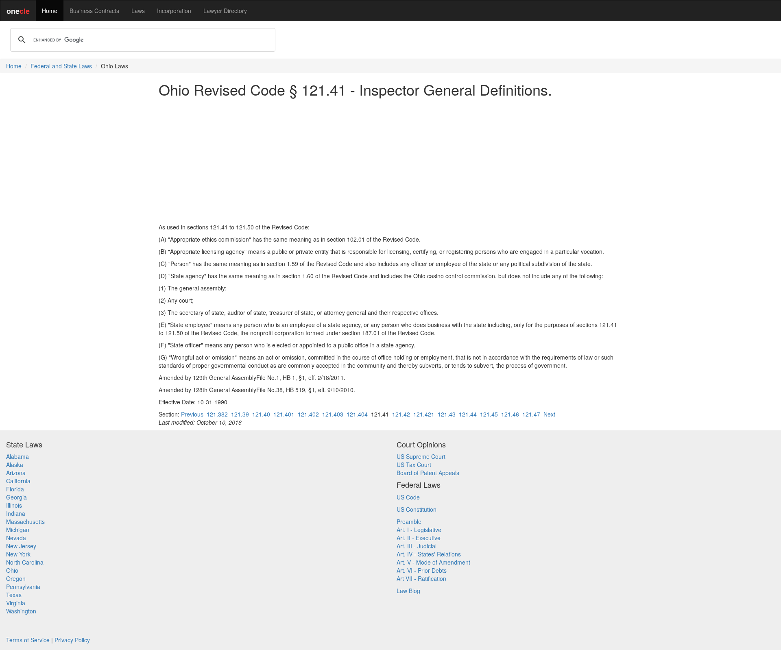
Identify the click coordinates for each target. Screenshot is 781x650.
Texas (14, 595)
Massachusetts (25, 521)
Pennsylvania (23, 586)
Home (49, 11)
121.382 (217, 414)
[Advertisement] (390, 160)
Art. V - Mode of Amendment (433, 562)
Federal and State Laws (61, 66)
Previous (192, 414)
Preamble (409, 521)
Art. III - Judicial (416, 546)
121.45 (489, 414)
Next (549, 414)
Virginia (15, 603)
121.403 (332, 414)
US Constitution (416, 509)
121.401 (284, 414)
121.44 (468, 414)
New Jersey (21, 546)
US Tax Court (414, 464)
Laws (138, 11)
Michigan (17, 530)
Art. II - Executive (419, 538)
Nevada (16, 538)
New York (18, 554)
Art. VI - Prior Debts (422, 570)
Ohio (12, 570)
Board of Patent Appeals (428, 473)
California (18, 481)
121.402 (308, 414)
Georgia (16, 497)
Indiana (15, 513)
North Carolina (25, 562)
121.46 (510, 414)
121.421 (423, 414)
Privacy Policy (72, 640)
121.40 (261, 414)
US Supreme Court (421, 456)
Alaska (14, 464)
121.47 (531, 414)
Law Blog (408, 591)
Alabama (17, 456)
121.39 (240, 414)
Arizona (16, 473)
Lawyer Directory (225, 11)
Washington (21, 611)
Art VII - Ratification (421, 578)
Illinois (14, 505)
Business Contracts (94, 11)
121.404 (357, 414)
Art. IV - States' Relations (429, 554)
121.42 (401, 414)
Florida (15, 489)
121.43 (447, 414)
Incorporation (174, 11)
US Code (408, 497)
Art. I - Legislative (419, 530)
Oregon (16, 578)
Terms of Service (28, 640)
